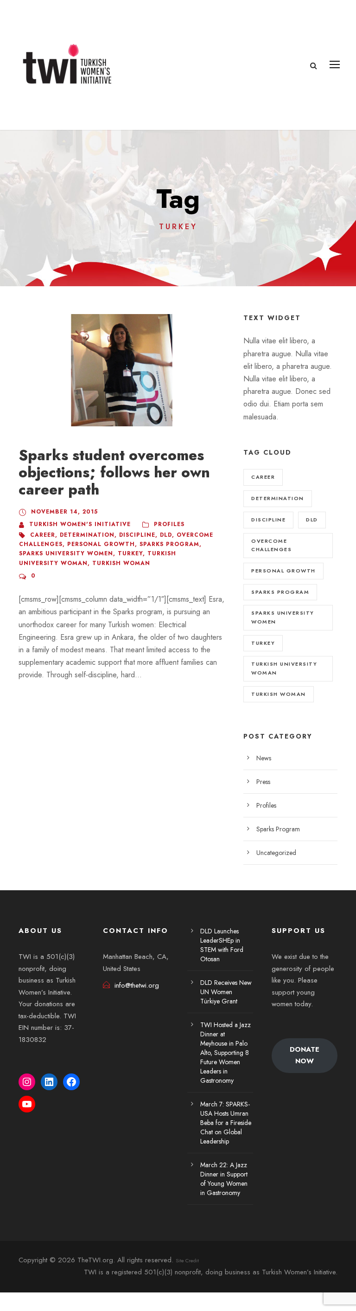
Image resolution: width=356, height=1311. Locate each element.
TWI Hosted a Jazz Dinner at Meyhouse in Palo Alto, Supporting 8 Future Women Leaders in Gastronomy (225, 1052)
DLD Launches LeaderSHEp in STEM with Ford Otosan (221, 945)
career (42, 535)
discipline (137, 535)
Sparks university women (66, 553)
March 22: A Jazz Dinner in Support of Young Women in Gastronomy (224, 1178)
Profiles (169, 524)
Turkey (130, 553)
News (263, 758)
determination (87, 535)
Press (263, 781)
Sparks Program (278, 829)
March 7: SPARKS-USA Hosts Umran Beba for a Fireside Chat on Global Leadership (225, 1122)
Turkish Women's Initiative (80, 524)
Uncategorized (276, 852)
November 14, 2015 (64, 512)
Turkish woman (121, 563)
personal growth (101, 544)
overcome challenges (271, 545)
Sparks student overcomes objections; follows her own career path (114, 472)
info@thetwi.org (136, 985)
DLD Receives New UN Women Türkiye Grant (226, 992)
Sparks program (169, 544)
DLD (166, 535)
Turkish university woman (284, 668)
